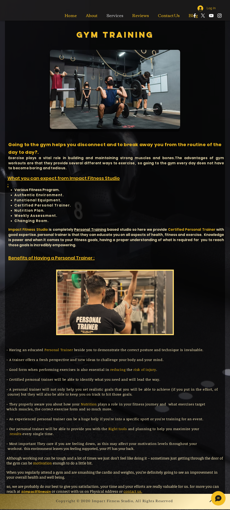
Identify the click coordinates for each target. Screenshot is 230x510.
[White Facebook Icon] (194, 15)
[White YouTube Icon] (211, 15)
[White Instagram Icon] (219, 15)
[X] (203, 15)
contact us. (133, 491)
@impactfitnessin (36, 492)
